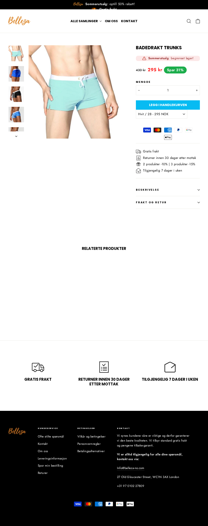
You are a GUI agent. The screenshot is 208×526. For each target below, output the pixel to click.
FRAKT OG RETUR (151, 202)
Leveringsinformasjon (52, 458)
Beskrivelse (147, 189)
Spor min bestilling (50, 465)
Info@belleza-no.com (130, 468)
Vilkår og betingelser (91, 436)
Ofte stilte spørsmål (51, 436)
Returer (43, 473)
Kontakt (129, 21)
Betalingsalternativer (91, 451)
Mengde (143, 81)
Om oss (111, 21)
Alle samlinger (84, 21)
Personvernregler (89, 444)
